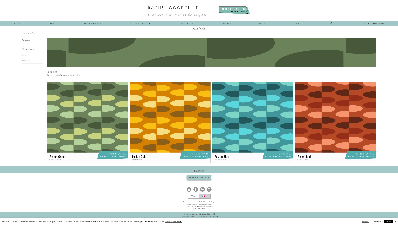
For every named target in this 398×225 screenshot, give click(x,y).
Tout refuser (377, 222)
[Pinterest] (209, 189)
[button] (332, 24)
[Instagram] (189, 189)
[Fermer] (395, 221)
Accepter (388, 222)
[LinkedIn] (202, 189)
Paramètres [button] (365, 222)
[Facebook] (195, 189)
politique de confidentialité (173, 222)
